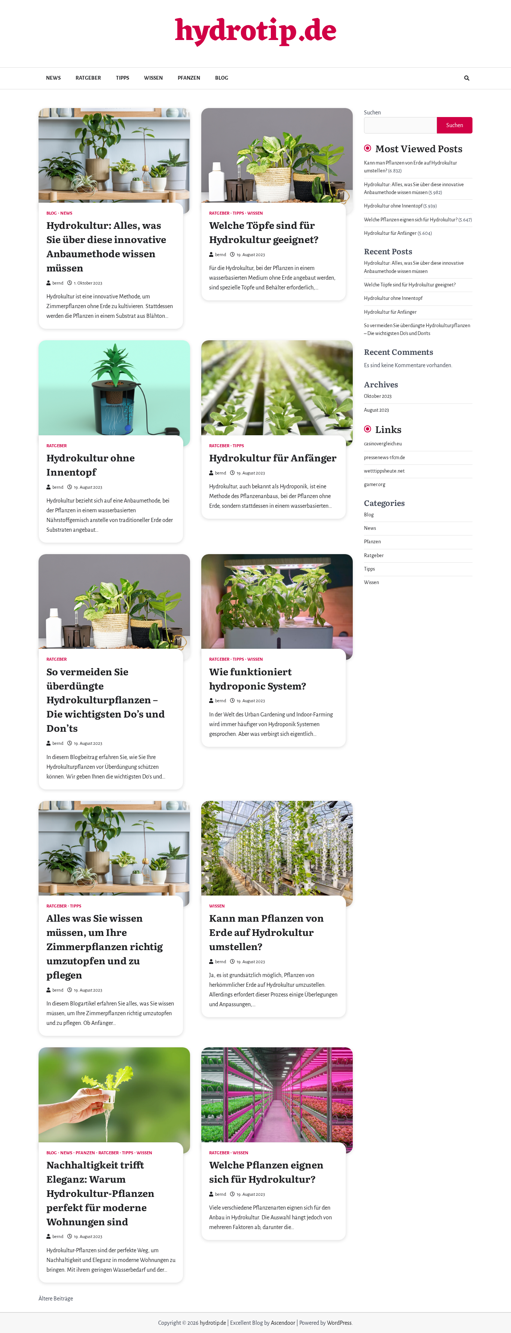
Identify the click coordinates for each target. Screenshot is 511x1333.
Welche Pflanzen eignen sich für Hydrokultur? (266, 1171)
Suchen (372, 113)
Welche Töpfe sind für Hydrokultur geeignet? (264, 232)
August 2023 (376, 410)
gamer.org (374, 484)
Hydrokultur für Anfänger (273, 457)
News (53, 78)
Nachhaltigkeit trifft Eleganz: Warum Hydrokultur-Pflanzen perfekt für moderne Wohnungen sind (100, 1192)
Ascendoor (283, 1323)
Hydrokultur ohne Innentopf (90, 464)
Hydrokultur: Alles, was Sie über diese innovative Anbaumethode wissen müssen (106, 246)
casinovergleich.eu (383, 443)
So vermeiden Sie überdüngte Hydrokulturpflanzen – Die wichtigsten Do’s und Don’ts (105, 699)
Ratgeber (88, 78)
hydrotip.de (256, 32)
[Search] (466, 78)
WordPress (339, 1323)
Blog (221, 78)
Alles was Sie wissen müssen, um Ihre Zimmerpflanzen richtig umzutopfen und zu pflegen (104, 946)
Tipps (122, 78)
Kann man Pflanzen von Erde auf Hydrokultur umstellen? (266, 931)
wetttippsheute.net (384, 471)
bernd (58, 283)
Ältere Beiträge (56, 1299)
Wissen (153, 78)
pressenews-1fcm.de (384, 457)
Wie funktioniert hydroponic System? (257, 678)
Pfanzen (189, 78)
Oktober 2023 (378, 396)
